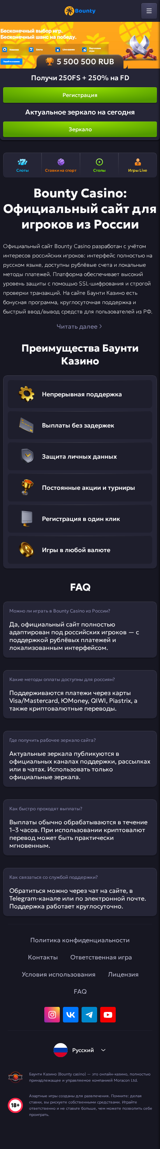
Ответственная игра (101, 957)
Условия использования (59, 974)
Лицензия (123, 974)
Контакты (43, 957)
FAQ (80, 991)
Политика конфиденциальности (80, 940)
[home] (80, 11)
